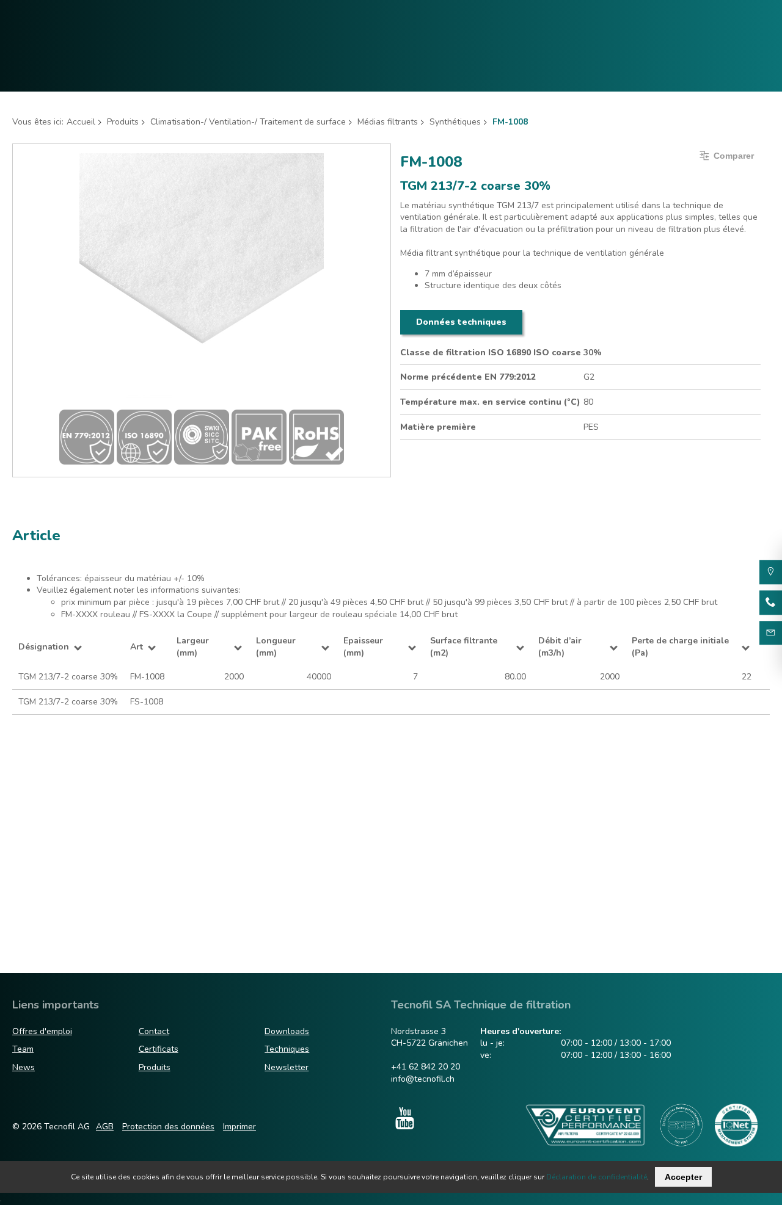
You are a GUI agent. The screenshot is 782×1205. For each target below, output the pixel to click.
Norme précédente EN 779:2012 (468, 377)
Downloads (287, 1031)
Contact (154, 1031)
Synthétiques (455, 122)
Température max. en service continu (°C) (490, 402)
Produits (123, 122)
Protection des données (168, 1126)
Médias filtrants (387, 122)
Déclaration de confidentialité (596, 1177)
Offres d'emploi (42, 1031)
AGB (105, 1126)
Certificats (158, 1049)
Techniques (287, 1049)
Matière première (438, 427)
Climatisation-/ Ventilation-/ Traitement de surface (248, 122)
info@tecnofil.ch (423, 1079)
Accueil (81, 122)
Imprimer (239, 1126)
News (23, 1067)
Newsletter (287, 1067)
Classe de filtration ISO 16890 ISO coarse (490, 352)
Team (23, 1049)
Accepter (683, 1177)
